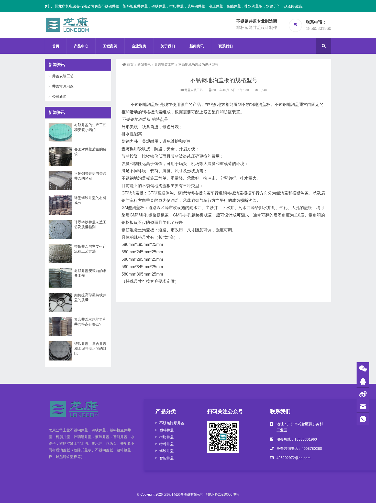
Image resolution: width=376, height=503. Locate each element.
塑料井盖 (166, 430)
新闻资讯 (197, 46)
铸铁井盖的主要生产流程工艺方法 (90, 248)
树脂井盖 (166, 437)
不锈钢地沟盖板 (144, 104)
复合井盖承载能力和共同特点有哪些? (90, 321)
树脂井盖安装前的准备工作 (90, 273)
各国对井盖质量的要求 (90, 151)
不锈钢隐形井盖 (171, 423)
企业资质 (139, 46)
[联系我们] (363, 381)
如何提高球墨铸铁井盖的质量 (90, 297)
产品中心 (81, 46)
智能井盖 (166, 458)
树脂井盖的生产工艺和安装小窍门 (90, 127)
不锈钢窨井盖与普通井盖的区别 (90, 175)
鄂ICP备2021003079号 (222, 494)
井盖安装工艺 (164, 65)
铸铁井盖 (166, 451)
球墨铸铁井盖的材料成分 (90, 200)
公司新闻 (59, 96)
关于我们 (168, 46)
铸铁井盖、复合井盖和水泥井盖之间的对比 (90, 348)
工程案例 (110, 46)
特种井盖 (166, 444)
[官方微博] (363, 394)
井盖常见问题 (63, 86)
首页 (55, 46)
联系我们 (225, 46)
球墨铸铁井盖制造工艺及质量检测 (90, 224)
